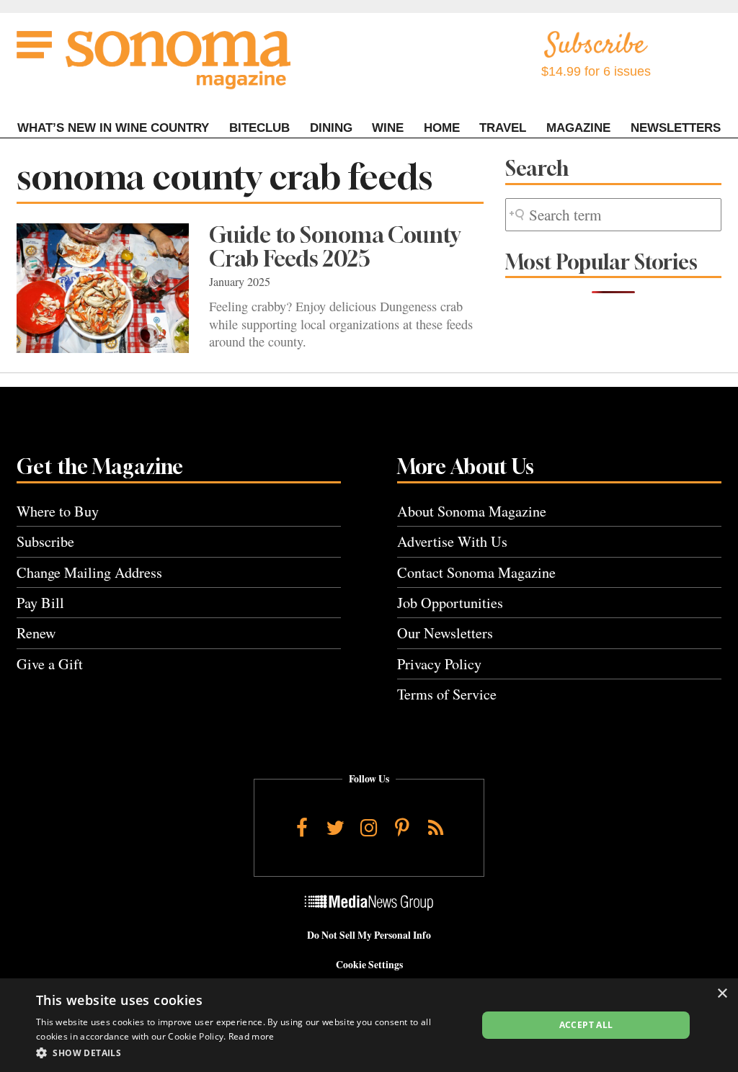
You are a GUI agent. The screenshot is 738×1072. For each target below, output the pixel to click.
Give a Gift (50, 664)
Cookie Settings (369, 964)
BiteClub (259, 128)
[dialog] (369, 1025)
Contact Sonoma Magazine (476, 572)
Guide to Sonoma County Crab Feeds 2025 (335, 247)
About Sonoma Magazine (471, 511)
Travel (502, 128)
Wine (388, 128)
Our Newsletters (445, 633)
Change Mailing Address (89, 572)
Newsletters (676, 128)
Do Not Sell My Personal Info (369, 935)
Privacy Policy (439, 664)
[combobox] (613, 215)
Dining (331, 128)
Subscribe (45, 541)
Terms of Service (447, 694)
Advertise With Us (452, 541)
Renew (36, 633)
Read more (251, 1036)
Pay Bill (40, 602)
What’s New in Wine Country (113, 128)
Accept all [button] (586, 1025)
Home (442, 128)
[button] (250, 1052)
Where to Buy (58, 511)
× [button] (721, 993)
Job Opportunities (450, 602)
